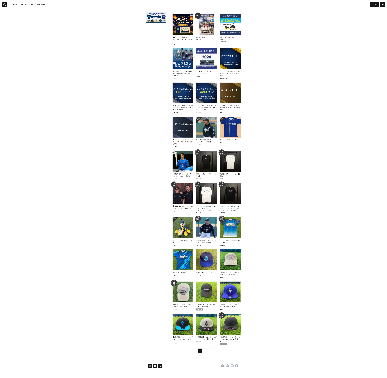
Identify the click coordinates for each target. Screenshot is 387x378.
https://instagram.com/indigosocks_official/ (227, 365)
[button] (374, 4)
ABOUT (24, 4)
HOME (16, 4)
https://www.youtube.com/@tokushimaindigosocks (232, 365)
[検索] (4, 4)
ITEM (31, 4)
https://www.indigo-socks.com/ (236, 365)
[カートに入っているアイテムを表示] (382, 4)
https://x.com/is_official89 (222, 365)
